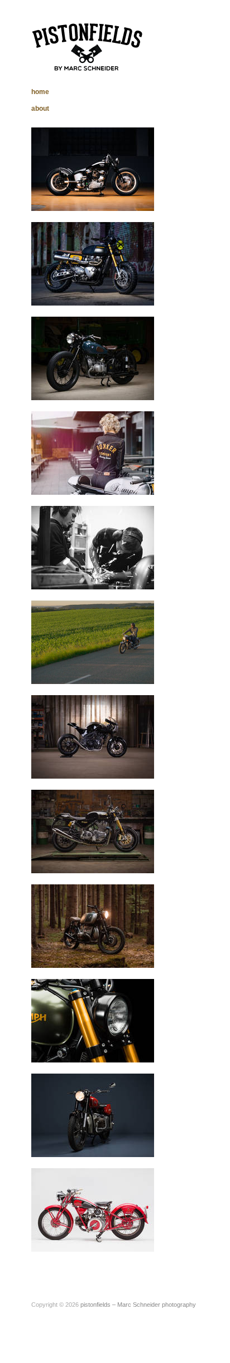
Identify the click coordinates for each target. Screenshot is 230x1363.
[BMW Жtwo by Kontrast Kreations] (92, 358)
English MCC (125, 862)
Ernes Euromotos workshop (102, 578)
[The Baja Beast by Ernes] (92, 263)
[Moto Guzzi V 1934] (92, 1209)
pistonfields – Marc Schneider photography (138, 1304)
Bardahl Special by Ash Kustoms (88, 195)
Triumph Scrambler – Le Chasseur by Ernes (89, 1047)
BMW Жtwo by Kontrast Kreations (89, 384)
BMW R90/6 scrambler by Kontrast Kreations (92, 952)
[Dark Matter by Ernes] (92, 736)
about (40, 108)
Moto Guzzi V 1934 (115, 1241)
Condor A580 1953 (117, 1146)
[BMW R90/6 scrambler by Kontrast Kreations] (92, 925)
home (40, 91)
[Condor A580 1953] (92, 1115)
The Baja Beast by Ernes (106, 295)
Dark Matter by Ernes (112, 768)
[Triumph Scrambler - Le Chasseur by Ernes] (92, 1020)
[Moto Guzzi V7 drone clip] (92, 642)
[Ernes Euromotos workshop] (92, 547)
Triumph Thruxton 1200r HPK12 (89, 479)
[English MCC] (92, 831)
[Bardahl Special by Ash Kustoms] (92, 169)
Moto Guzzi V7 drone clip (106, 673)
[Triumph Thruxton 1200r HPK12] (92, 452)
